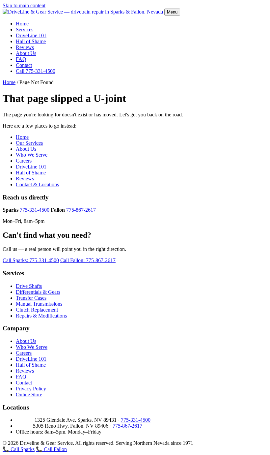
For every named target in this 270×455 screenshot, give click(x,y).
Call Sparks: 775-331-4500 (31, 260)
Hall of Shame (31, 41)
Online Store (29, 394)
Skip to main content (24, 5)
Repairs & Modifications (41, 315)
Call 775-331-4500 (35, 71)
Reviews (25, 47)
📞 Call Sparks (19, 449)
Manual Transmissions (39, 304)
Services (24, 29)
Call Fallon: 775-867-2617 (88, 260)
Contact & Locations (37, 184)
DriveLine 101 (31, 35)
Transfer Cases (31, 298)
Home (22, 23)
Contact (24, 65)
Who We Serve (31, 155)
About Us (26, 53)
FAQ (21, 59)
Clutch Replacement (37, 310)
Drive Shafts (29, 286)
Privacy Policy (31, 388)
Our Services (29, 143)
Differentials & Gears (38, 292)
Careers (24, 161)
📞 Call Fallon (51, 449)
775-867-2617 (81, 210)
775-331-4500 (34, 210)
